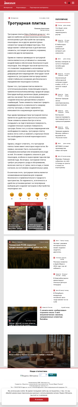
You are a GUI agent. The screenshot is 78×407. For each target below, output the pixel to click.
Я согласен (39, 399)
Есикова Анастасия (42, 28)
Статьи (60, 25)
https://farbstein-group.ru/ (35, 34)
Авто (59, 59)
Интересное (14, 18)
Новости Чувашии (61, 41)
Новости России (60, 95)
